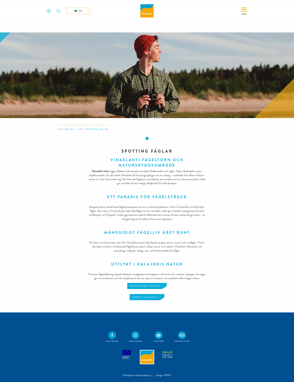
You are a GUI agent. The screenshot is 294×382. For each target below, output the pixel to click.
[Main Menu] (244, 10)
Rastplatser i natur (145, 285)
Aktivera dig (66, 129)
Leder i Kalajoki (144, 297)
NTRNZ (167, 375)
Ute (80, 129)
